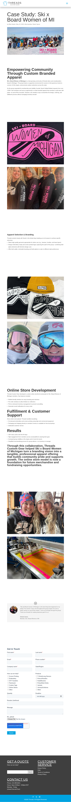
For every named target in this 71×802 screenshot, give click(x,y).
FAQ (39, 770)
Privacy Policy (42, 774)
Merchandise (28, 24)
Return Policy (42, 768)
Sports (38, 24)
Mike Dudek (12, 24)
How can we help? (13, 765)
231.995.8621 (16, 783)
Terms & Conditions (44, 772)
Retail (34, 24)
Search (30, 772)
